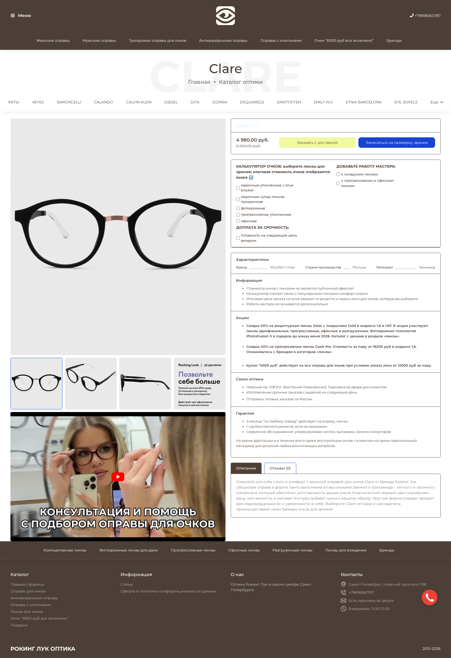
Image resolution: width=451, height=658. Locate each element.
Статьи (127, 584)
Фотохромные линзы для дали (128, 550)
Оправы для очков (27, 591)
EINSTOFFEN (289, 102)
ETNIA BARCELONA (364, 102)
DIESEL (171, 102)
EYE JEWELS (406, 102)
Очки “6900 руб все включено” (343, 40)
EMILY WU (323, 102)
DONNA (219, 102)
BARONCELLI (69, 102)
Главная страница (27, 584)
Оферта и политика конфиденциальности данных (168, 591)
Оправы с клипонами (281, 40)
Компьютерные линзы (65, 550)
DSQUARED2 (252, 102)
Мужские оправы (99, 40)
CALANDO (103, 102)
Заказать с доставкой (317, 142)
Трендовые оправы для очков (157, 40)
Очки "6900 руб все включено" (39, 618)
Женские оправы (53, 40)
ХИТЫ (13, 102)
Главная (199, 82)
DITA (195, 102)
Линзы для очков (26, 611)
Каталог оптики (241, 82)
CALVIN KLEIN (139, 102)
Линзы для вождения (345, 550)
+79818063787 (427, 15)
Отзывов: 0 (246, 125)
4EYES (38, 102)
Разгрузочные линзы (292, 550)
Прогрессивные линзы (193, 550)
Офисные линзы (244, 550)
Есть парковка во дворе (371, 600)
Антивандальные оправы (223, 40)
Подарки (19, 625)
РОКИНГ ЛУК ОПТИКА (42, 648)
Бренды (394, 40)
